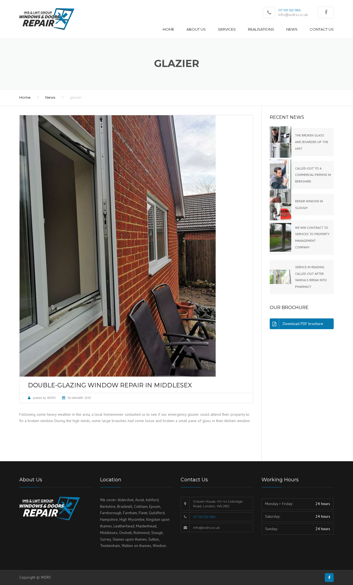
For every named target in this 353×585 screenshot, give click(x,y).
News (292, 29)
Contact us (322, 29)
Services (227, 29)
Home (168, 29)
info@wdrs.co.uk (293, 14)
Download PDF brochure (303, 323)
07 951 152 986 (204, 517)
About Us (196, 29)
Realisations (261, 29)
